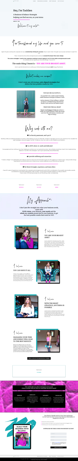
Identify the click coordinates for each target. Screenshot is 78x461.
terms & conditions (57, 442)
